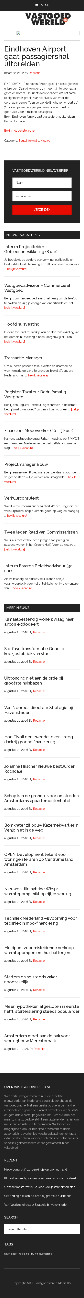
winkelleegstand (43, 1253)
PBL (32, 1253)
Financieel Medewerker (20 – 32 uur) (38, 430)
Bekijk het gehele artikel (19, 130)
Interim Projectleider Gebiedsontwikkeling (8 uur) (30, 249)
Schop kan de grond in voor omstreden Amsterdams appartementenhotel (41, 798)
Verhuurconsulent (21, 498)
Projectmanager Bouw (26, 464)
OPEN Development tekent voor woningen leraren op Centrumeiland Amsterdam (38, 859)
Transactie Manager (23, 357)
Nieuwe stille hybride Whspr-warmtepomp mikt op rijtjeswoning (37, 891)
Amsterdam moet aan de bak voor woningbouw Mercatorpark (37, 1038)
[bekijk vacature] (17, 269)
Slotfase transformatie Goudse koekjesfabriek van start (34, 651)
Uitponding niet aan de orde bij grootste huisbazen (33, 681)
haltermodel (10, 1253)
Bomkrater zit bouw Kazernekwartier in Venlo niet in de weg (41, 828)
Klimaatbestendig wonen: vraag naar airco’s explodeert (40, 1178)
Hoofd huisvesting (22, 324)
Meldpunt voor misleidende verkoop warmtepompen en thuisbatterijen (39, 950)
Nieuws (45, 140)
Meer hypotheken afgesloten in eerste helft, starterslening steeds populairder (42, 1009)
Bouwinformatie (29, 140)
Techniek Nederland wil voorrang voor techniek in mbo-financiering (40, 921)
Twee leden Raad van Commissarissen (41, 532)
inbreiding (23, 1253)
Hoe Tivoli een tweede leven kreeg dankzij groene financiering (38, 739)
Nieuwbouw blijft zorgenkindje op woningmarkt (35, 1169)
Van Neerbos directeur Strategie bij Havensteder (35, 1204)
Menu (45, 5)
